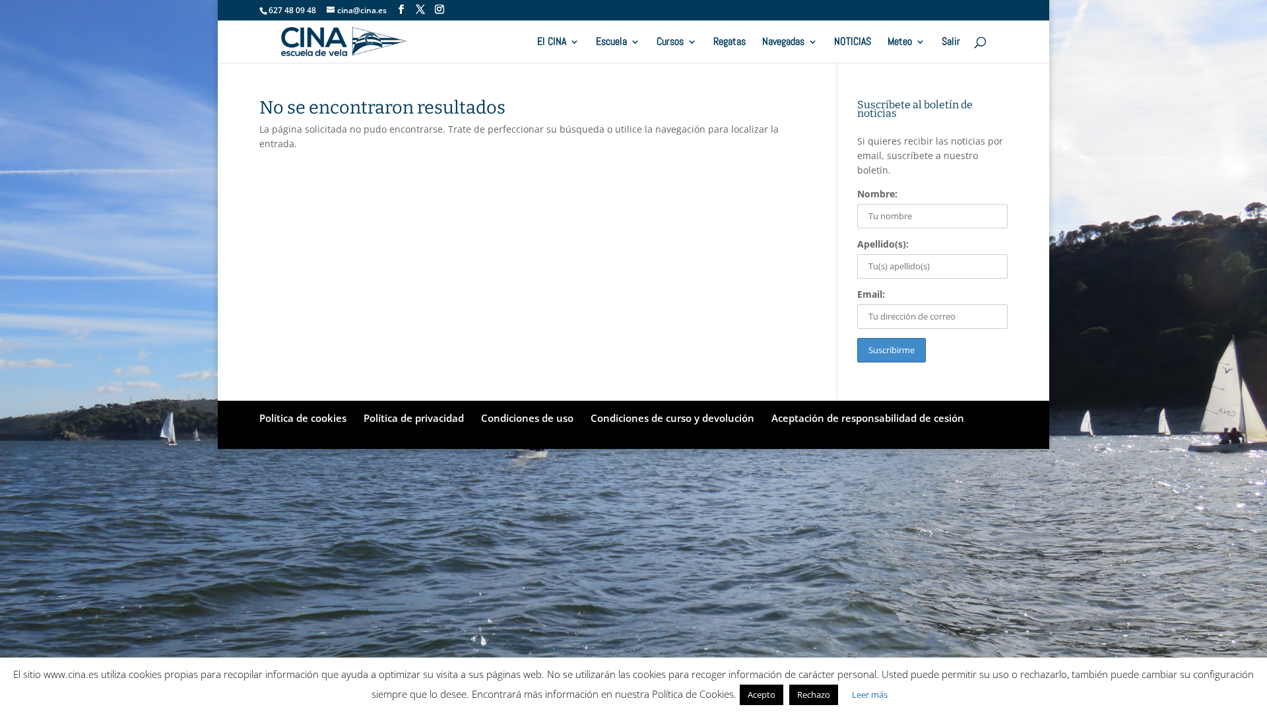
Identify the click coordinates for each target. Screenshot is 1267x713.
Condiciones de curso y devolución (672, 417)
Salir (951, 42)
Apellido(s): (883, 244)
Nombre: (877, 193)
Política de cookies (302, 417)
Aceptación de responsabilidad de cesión (867, 417)
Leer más (870, 694)
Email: (871, 294)
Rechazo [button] (813, 694)
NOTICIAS (852, 42)
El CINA (551, 42)
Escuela (611, 42)
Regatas (729, 42)
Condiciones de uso (527, 417)
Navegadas (783, 42)
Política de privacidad (414, 417)
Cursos (670, 42)
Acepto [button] (761, 694)
